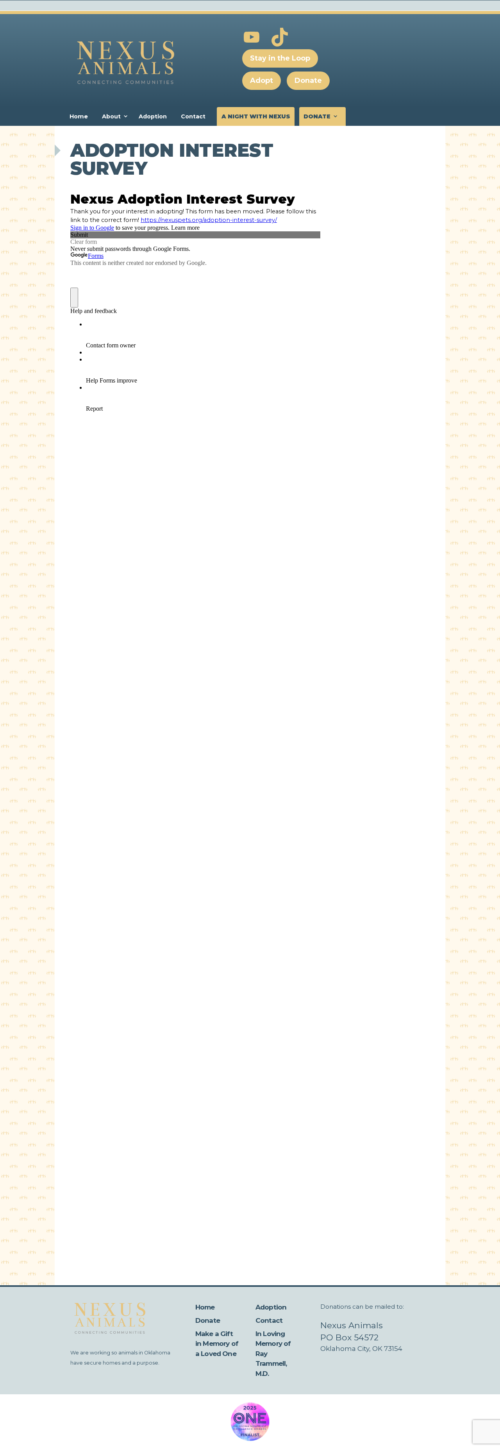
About (111, 116)
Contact (193, 116)
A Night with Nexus (255, 116)
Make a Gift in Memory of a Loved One (216, 1344)
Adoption (153, 116)
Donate (317, 116)
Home (79, 116)
